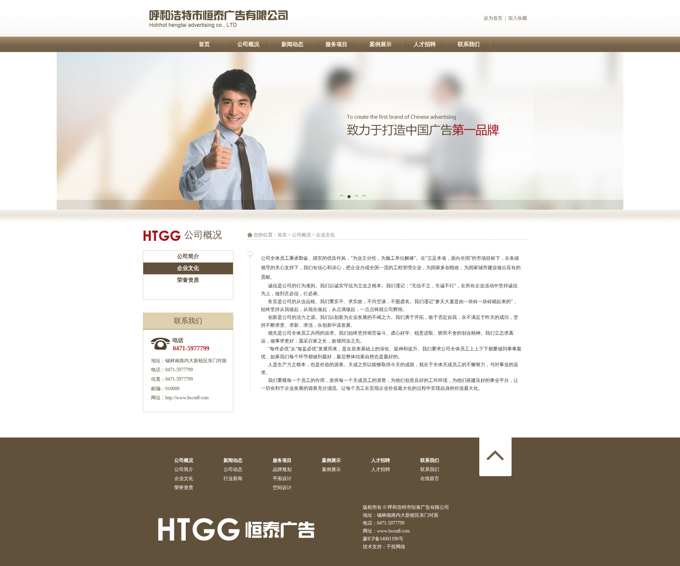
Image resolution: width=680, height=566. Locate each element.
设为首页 (493, 18)
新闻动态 (292, 44)
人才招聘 (425, 44)
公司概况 (248, 44)
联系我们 (469, 44)
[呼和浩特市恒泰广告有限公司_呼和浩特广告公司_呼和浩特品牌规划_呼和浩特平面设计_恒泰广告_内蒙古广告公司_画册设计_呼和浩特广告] (219, 34)
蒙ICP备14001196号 (383, 539)
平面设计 (282, 478)
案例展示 (381, 44)
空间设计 (282, 487)
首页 (204, 44)
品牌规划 (282, 469)
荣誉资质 (188, 280)
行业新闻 (233, 478)
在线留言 (429, 478)
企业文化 (188, 268)
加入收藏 (517, 18)
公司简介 (188, 256)
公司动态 (233, 469)
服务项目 (336, 44)
